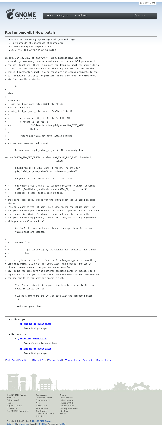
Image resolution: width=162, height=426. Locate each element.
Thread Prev (40, 360)
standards (23, 424)
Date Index (88, 360)
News (63, 395)
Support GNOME (14, 406)
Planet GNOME (67, 403)
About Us (11, 398)
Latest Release (66, 400)
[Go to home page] (26, 20)
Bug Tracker (41, 411)
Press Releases (66, 398)
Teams (9, 403)
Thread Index (72, 360)
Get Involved (13, 400)
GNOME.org (149, 3)
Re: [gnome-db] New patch (35, 324)
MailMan (62, 424)
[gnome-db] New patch (32, 338)
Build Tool (40, 416)
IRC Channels (42, 408)
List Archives (80, 15)
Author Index (104, 360)
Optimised (11, 424)
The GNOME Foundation (18, 411)
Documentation (43, 400)
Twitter (63, 414)
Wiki (38, 403)
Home (50, 15)
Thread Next (55, 360)
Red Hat (42, 424)
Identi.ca (64, 411)
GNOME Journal (67, 406)
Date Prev (11, 360)
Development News (69, 408)
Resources (41, 395)
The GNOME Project (17, 395)
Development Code (45, 414)
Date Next (23, 360)
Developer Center (44, 398)
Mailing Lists (63, 15)
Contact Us (12, 408)
